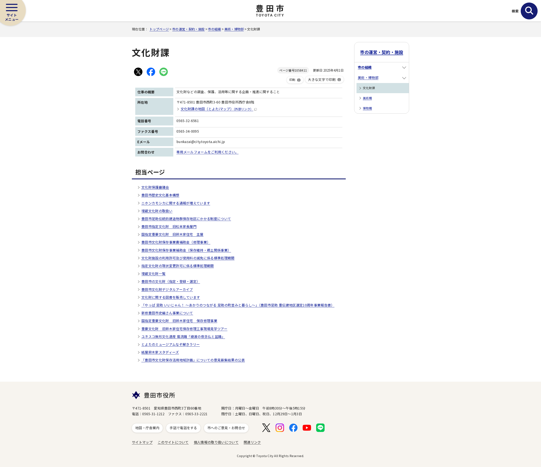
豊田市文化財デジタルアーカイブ (167, 289)
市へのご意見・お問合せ (226, 427)
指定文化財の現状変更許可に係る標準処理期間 (177, 265)
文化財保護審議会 (155, 187)
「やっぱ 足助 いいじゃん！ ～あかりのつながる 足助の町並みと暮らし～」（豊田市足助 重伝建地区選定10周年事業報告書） (238, 305)
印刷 (292, 80)
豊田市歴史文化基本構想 (160, 194)
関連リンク (252, 442)
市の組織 (214, 29)
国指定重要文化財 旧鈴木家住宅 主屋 (172, 234)
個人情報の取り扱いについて (216, 442)
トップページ (159, 29)
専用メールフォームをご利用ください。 (207, 151)
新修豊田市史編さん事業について (167, 312)
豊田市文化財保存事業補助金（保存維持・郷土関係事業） (186, 250)
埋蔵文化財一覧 (153, 273)
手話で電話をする (183, 427)
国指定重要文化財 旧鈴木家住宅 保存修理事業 (179, 320)
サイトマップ (142, 442)
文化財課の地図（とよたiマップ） (217, 108)
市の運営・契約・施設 (188, 29)
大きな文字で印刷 (322, 79)
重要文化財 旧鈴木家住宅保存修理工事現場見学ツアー (184, 328)
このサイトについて (173, 442)
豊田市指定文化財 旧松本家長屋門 (169, 226)
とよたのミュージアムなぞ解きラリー (170, 344)
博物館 (367, 108)
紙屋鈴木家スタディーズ (160, 352)
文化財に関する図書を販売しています (170, 297)
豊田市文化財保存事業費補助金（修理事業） (175, 242)
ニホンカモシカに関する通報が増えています (175, 203)
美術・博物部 (234, 29)
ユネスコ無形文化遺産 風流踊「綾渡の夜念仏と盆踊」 (183, 336)
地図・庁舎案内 (147, 427)
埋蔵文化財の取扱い (156, 210)
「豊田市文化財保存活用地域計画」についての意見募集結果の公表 (193, 359)
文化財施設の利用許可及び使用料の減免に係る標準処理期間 (188, 257)
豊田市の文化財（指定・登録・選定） (170, 281)
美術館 (367, 98)
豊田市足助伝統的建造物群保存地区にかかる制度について (186, 218)
